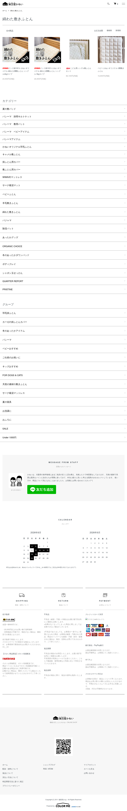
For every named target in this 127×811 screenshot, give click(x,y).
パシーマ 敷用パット (13, 123)
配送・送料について (10, 769)
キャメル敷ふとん (11, 154)
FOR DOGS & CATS (12, 375)
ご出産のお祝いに (11, 357)
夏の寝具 (6, 401)
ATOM (50, 769)
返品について (7, 773)
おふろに (6, 419)
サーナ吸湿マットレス (13, 392)
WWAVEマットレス (12, 177)
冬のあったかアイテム (13, 330)
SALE (5, 428)
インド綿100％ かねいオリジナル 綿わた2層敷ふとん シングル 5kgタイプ (47, 71)
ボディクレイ (9, 263)
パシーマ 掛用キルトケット (17, 116)
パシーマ (6, 339)
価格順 (109, 30)
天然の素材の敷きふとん (14, 384)
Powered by (51, 806)
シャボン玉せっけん (12, 272)
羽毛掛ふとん (9, 312)
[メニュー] (123, 3)
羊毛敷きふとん (10, 202)
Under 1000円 (9, 437)
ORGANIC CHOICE (12, 246)
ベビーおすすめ (10, 348)
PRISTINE (7, 289)
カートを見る (89, 769)
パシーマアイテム (11, 139)
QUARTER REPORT (12, 281)
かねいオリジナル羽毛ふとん (17, 146)
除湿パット (8, 228)
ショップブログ (49, 764)
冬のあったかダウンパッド (15, 255)
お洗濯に (6, 410)
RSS (45, 769)
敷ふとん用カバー (11, 169)
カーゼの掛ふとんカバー (14, 321)
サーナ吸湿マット (11, 185)
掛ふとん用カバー (11, 161)
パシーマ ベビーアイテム (15, 131)
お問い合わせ (89, 773)
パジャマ (6, 220)
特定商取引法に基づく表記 (12, 781)
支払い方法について (10, 777)
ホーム (4, 10)
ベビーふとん (9, 194)
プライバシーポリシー (11, 785)
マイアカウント (90, 764)
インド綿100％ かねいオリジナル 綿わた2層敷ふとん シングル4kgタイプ (15, 71)
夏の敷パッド (9, 108)
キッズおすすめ (10, 366)
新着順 (118, 30)
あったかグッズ (10, 237)
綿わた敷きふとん (16, 10)
